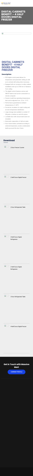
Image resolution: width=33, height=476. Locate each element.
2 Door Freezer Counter (17, 147)
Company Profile (16, 372)
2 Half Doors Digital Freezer (18, 177)
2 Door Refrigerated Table (18, 207)
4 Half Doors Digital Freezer (18, 326)
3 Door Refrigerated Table (18, 296)
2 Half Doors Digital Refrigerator (16, 268)
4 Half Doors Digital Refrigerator (16, 238)
